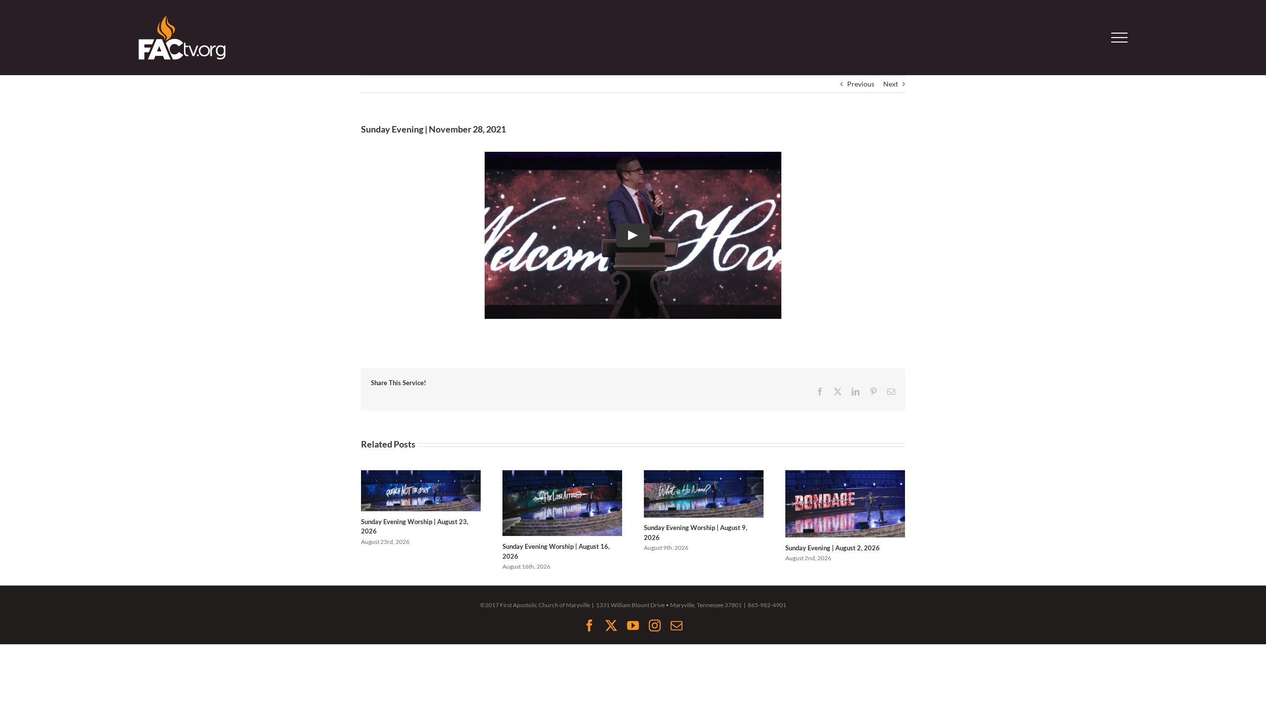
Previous (860, 84)
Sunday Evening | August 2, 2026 (832, 548)
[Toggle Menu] (1119, 38)
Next (890, 84)
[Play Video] (633, 235)
